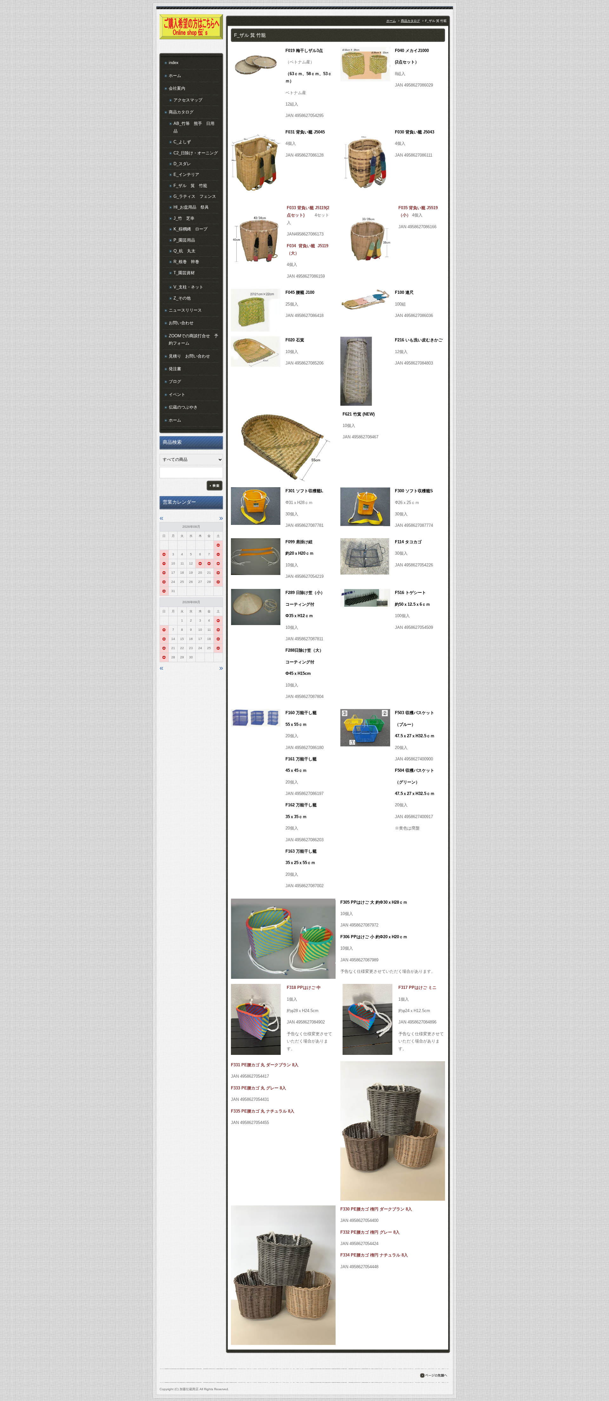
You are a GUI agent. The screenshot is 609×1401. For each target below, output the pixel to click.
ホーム (391, 21)
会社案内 (177, 88)
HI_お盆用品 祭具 (191, 207)
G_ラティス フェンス (195, 196)
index (174, 62)
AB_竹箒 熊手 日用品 (194, 127)
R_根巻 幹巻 (186, 261)
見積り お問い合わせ (189, 356)
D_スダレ (182, 163)
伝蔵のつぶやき (183, 407)
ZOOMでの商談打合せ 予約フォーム (193, 339)
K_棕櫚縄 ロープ (190, 229)
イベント (177, 394)
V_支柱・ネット (188, 287)
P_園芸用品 (184, 240)
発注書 (175, 368)
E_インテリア (186, 174)
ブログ (175, 381)
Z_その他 (182, 298)
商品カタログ (410, 21)
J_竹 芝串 (184, 218)
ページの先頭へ (433, 1375)
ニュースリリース (185, 310)
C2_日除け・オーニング (196, 153)
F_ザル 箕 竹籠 (190, 185)
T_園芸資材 (184, 272)
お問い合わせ (181, 322)
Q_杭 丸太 (184, 251)
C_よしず (182, 141)
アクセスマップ (188, 100)
